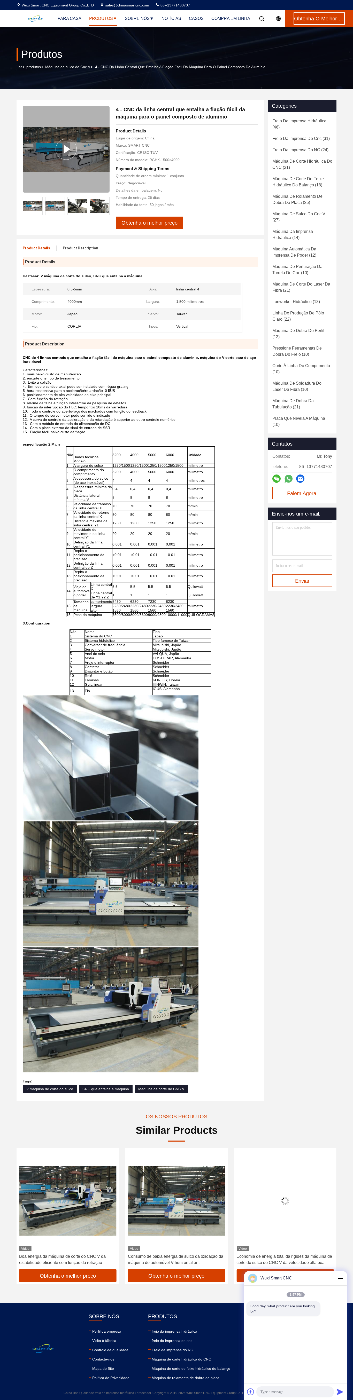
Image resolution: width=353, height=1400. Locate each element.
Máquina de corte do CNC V (161, 1089)
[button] (106, 206)
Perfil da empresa (106, 1331)
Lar (19, 67)
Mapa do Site (103, 1368)
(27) (298, 217)
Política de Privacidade (110, 1378)
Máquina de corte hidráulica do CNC (181, 1359)
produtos (33, 67)
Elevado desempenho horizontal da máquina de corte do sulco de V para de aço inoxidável (280, 1259)
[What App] (288, 478)
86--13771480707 (174, 5)
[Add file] (250, 1391)
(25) (297, 199)
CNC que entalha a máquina (105, 1089)
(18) (298, 182)
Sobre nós (137, 18)
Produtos (101, 18)
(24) (300, 150)
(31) (301, 138)
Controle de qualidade (110, 1350)
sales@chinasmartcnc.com (127, 5)
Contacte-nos (103, 1359)
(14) (292, 234)
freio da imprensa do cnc (172, 1341)
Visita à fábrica (104, 1341)
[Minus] (340, 1278)
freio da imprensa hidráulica (174, 1331)
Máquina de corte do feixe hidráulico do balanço (191, 1368)
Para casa (69, 18)
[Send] (340, 1391)
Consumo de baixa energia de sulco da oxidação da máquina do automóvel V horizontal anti (66, 1259)
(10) (297, 269)
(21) (302, 164)
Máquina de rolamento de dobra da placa (185, 1378)
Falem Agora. (302, 493)
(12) (294, 252)
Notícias (171, 18)
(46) (299, 124)
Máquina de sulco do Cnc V (67, 67)
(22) (298, 316)
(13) (296, 301)
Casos (196, 18)
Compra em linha (230, 18)
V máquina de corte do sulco (49, 1089)
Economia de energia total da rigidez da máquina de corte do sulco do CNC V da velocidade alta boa (176, 1259)
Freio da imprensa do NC (172, 1350)
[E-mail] (300, 478)
